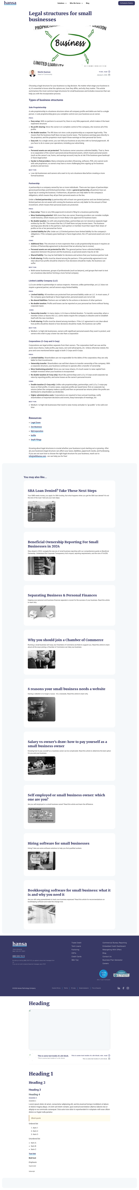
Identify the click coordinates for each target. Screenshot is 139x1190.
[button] (61, 3)
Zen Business (36, 427)
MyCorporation (37, 431)
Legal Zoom (36, 422)
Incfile (33, 435)
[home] (10, 3)
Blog (87, 3)
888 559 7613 (19, 956)
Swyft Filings (36, 440)
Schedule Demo (126, 3)
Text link (32, 1154)
